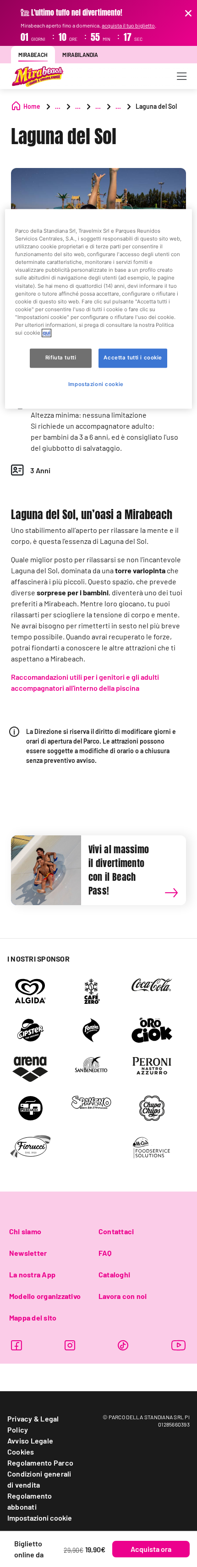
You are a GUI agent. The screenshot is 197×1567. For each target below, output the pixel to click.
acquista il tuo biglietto (128, 25)
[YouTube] (178, 1345)
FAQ (105, 1252)
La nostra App (32, 1274)
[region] (98, 309)
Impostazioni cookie (39, 1517)
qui (46, 333)
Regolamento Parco (40, 1462)
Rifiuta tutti (60, 357)
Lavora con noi (122, 1296)
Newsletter (28, 1252)
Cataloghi (114, 1274)
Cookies (20, 1451)
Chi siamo (25, 1231)
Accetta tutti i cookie (133, 357)
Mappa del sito (32, 1317)
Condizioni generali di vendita (39, 1479)
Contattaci (116, 1231)
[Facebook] (16, 1345)
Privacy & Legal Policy (33, 1424)
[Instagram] (70, 1345)
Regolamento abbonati (29, 1501)
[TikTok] (123, 1345)
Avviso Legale (30, 1440)
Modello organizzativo (45, 1296)
